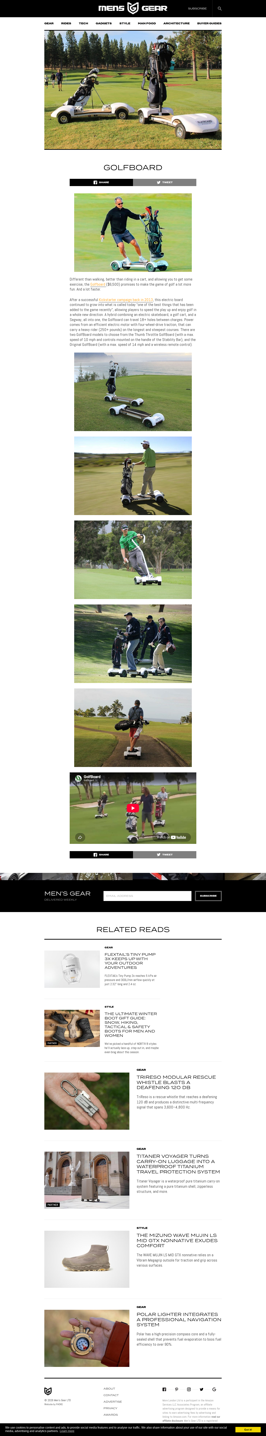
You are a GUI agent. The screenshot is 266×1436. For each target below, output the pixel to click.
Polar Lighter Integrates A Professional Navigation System (179, 1320)
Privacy (110, 1408)
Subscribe (208, 896)
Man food (147, 24)
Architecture (176, 24)
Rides (66, 24)
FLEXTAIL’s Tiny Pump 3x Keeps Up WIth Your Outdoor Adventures (130, 961)
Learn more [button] (67, 1431)
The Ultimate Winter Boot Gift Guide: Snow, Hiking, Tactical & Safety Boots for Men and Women (131, 1025)
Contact (111, 1395)
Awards (111, 1415)
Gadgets (104, 24)
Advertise (113, 1402)
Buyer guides (209, 24)
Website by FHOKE (53, 1404)
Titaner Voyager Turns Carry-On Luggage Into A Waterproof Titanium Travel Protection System (178, 1164)
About (109, 1389)
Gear (49, 24)
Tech (83, 24)
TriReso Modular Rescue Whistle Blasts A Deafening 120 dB (176, 1082)
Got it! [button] (248, 1429)
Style (124, 24)
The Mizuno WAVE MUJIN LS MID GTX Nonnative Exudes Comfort (177, 1241)
